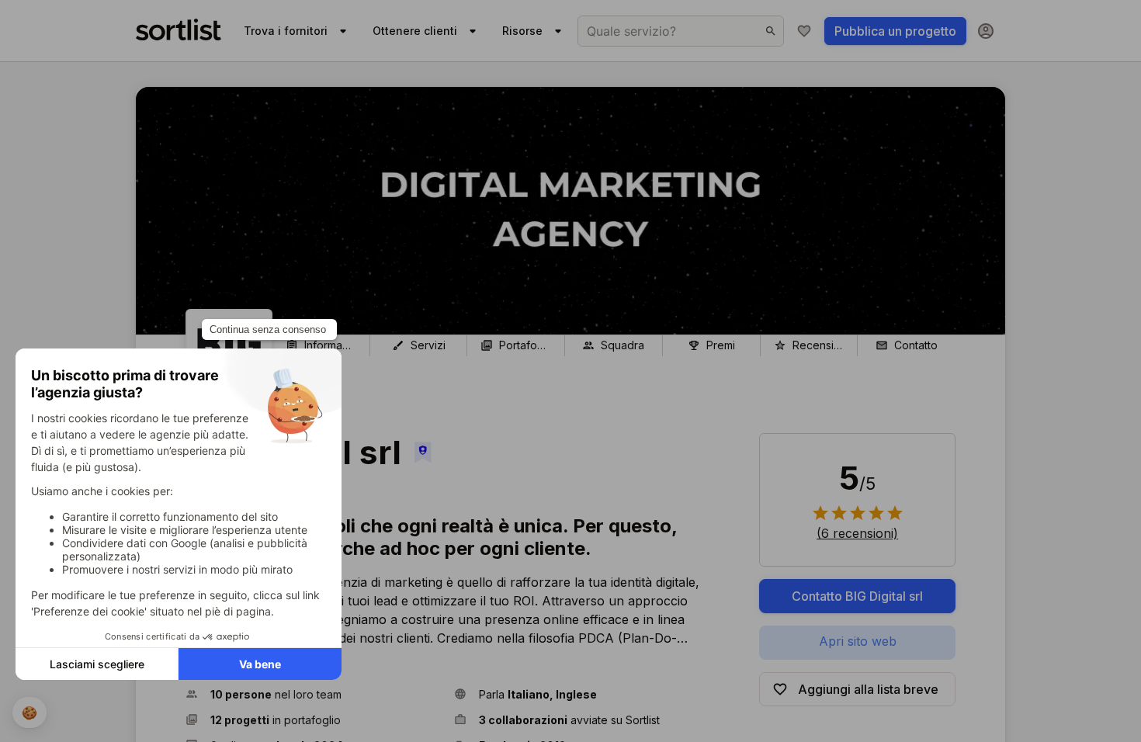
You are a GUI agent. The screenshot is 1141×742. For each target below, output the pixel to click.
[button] (313, 694)
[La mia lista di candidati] (804, 31)
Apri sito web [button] (857, 641)
